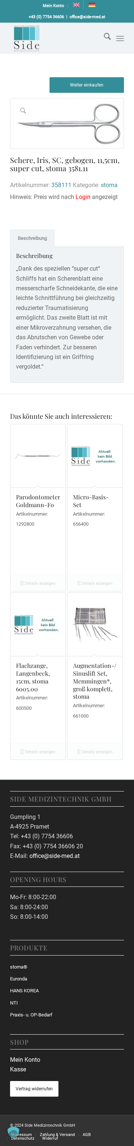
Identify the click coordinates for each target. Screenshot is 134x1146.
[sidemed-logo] (55, 38)
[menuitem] (53, 6)
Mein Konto (53, 5)
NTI (14, 1003)
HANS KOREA (24, 990)
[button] (13, 1132)
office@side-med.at (87, 16)
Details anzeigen (39, 583)
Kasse (18, 1069)
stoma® (18, 967)
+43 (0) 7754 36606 (46, 16)
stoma (109, 185)
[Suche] (103, 38)
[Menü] (120, 39)
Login (83, 196)
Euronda (18, 979)
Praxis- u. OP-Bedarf (31, 1015)
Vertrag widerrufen (34, 1088)
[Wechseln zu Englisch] (76, 5)
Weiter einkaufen (86, 85)
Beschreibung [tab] (32, 238)
